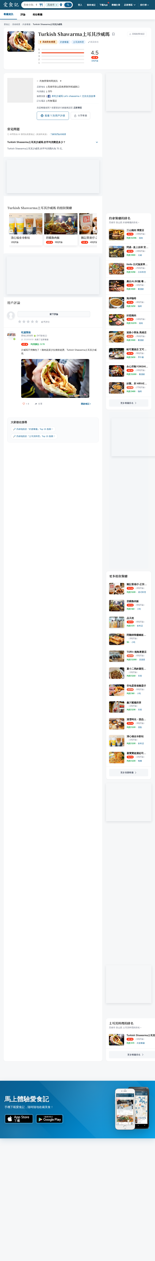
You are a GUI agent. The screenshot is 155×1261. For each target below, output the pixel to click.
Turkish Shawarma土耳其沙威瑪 (74, 34)
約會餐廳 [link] (64, 42)
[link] (141, 238)
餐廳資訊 (8, 14)
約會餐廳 (26, 24)
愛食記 (7, 24)
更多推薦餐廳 (127, 772)
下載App (103, 5)
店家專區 (128, 5)
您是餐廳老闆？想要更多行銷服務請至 (59, 107)
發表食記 (91, 5)
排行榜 (143, 5)
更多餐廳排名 (127, 403)
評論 (23, 14)
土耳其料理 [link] (78, 42)
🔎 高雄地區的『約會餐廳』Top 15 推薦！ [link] (33, 429)
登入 (80, 5)
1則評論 (94, 61)
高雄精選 (16, 24)
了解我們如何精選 (58, 134)
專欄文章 (116, 5)
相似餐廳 (37, 14)
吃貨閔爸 (26, 332)
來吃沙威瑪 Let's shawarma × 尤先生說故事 (74, 96)
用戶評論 (13, 302)
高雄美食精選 (48, 42)
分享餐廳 (82, 115)
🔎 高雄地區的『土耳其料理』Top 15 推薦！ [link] (34, 436)
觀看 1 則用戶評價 (55, 115)
